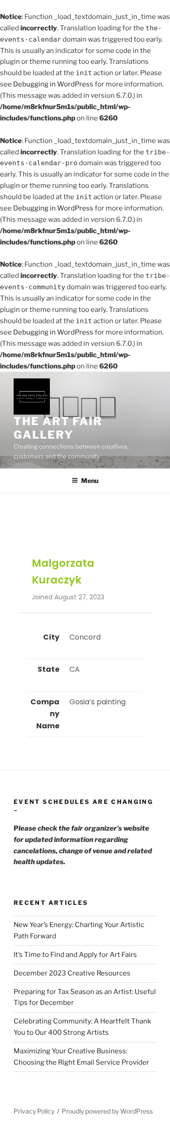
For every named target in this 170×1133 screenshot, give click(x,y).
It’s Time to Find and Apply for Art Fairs (75, 955)
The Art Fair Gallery (58, 428)
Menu (89, 480)
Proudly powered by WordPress (107, 1111)
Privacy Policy (34, 1111)
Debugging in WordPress (53, 84)
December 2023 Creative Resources (72, 973)
